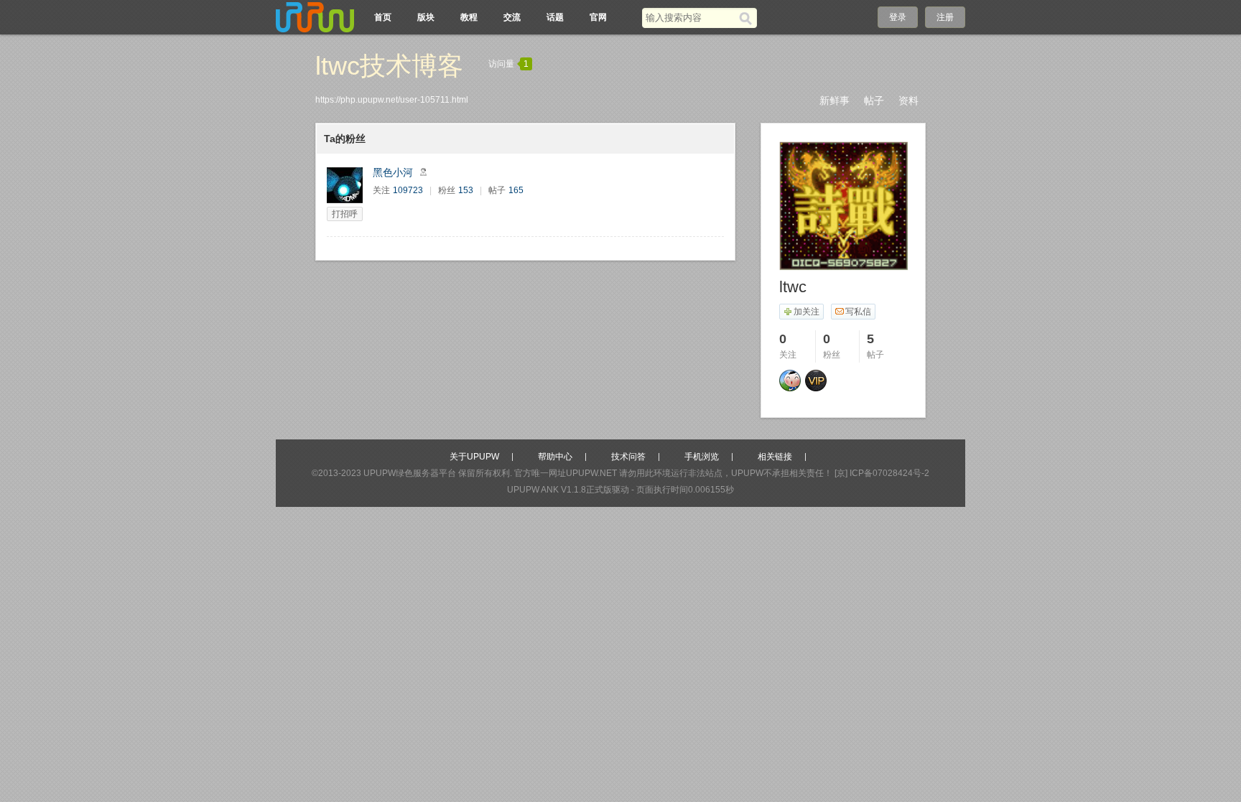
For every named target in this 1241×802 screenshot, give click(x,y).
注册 (945, 17)
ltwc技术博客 (389, 65)
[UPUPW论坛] (315, 17)
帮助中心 (555, 457)
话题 (555, 17)
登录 (897, 17)
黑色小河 (393, 172)
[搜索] (748, 18)
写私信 (858, 312)
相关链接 (775, 457)
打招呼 (345, 214)
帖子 (874, 100)
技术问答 (628, 457)
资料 (908, 100)
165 (516, 190)
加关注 (806, 312)
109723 (408, 190)
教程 (469, 17)
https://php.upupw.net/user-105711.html (391, 100)
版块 (425, 17)
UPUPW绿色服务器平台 (409, 473)
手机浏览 (701, 457)
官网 (598, 17)
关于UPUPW (474, 457)
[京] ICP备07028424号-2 (882, 473)
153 (465, 190)
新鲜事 (834, 100)
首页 (382, 17)
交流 (512, 17)
